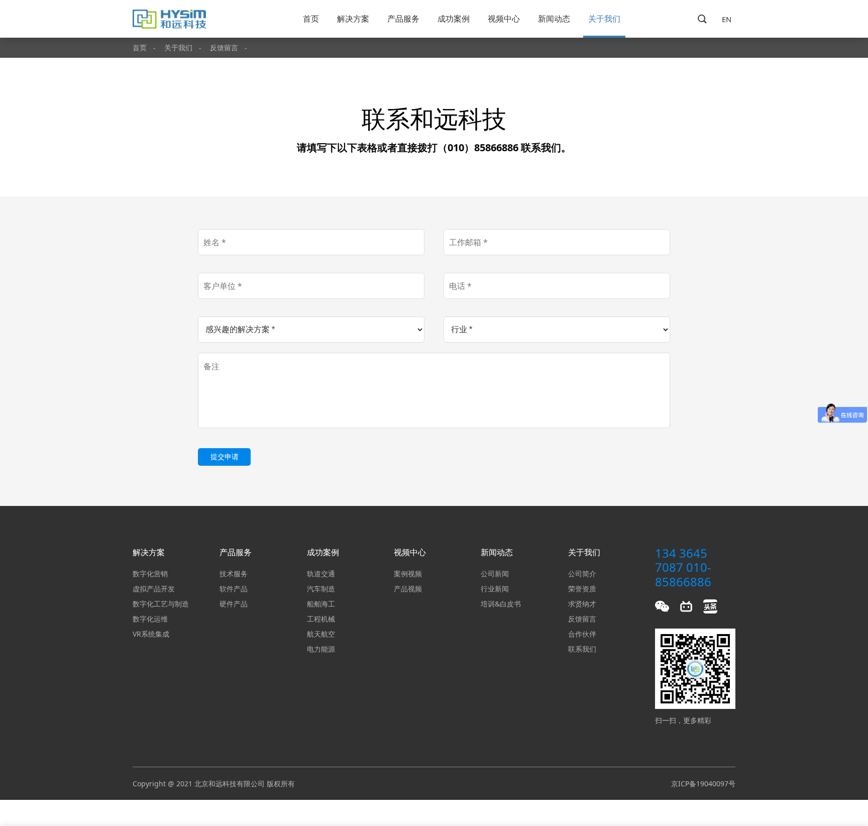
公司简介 (582, 573)
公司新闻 (495, 573)
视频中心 (504, 18)
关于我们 (604, 18)
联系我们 (582, 649)
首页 (311, 18)
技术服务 (234, 573)
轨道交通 (321, 573)
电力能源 (321, 649)
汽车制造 (321, 588)
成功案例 (454, 18)
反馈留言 (224, 47)
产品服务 (403, 18)
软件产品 (234, 588)
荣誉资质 (582, 588)
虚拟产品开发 (154, 588)
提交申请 (224, 457)
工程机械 (321, 619)
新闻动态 (554, 18)
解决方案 (353, 18)
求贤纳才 (582, 603)
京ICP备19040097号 (703, 783)
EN (726, 19)
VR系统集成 (151, 634)
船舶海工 (321, 603)
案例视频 (408, 573)
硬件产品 (234, 603)
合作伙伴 (582, 634)
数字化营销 (150, 573)
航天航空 (321, 634)
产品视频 (408, 588)
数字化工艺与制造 (161, 603)
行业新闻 (495, 588)
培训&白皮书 (501, 603)
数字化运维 (150, 619)
